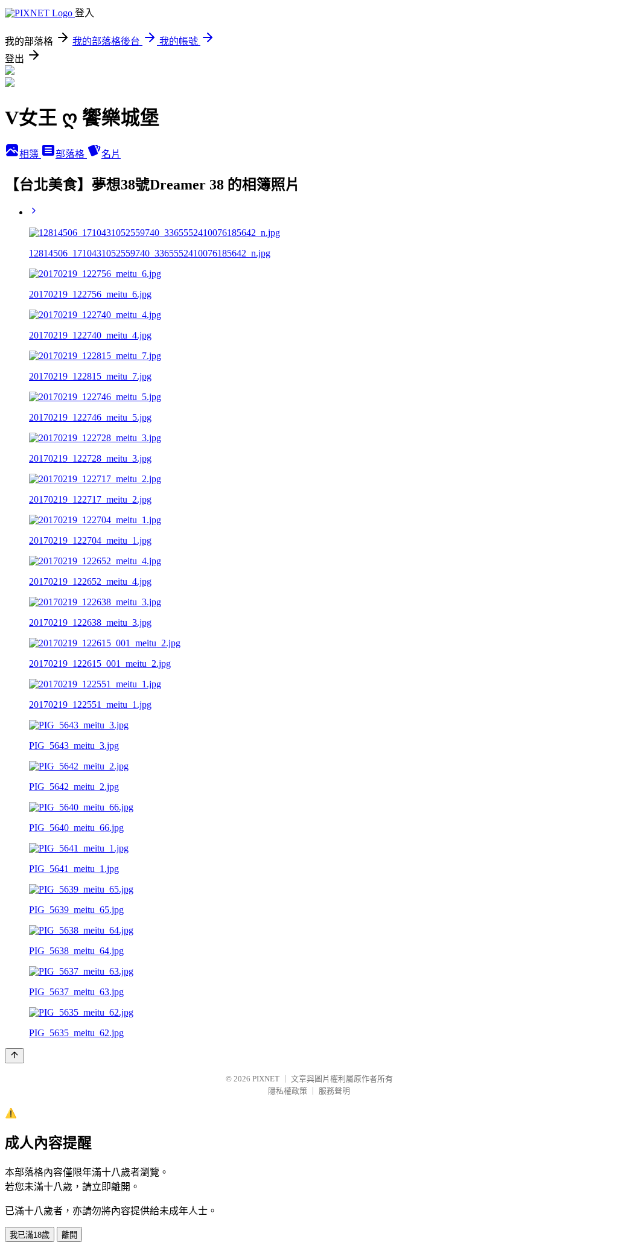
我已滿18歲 (29, 1235)
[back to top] (14, 1055)
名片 (111, 154)
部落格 (71, 154)
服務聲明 (334, 1090)
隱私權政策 (287, 1090)
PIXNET (265, 1078)
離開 (69, 1235)
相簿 (30, 154)
